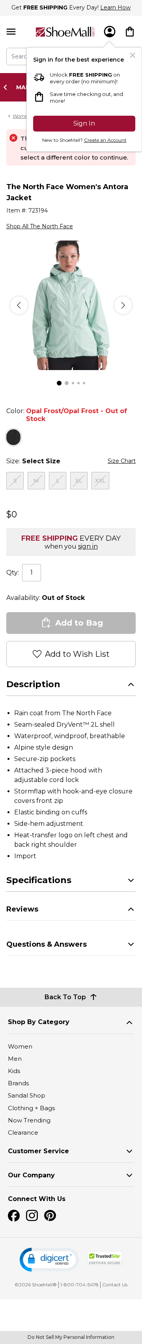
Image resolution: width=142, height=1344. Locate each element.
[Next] (123, 305)
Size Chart (122, 460)
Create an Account (105, 140)
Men (15, 1058)
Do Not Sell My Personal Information (71, 1337)
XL (78, 480)
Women (20, 1046)
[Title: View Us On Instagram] (32, 1216)
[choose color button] (13, 437)
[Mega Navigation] (11, 32)
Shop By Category (38, 1022)
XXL (100, 480)
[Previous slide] (7, 87)
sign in (88, 546)
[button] (49, 1260)
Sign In (84, 123)
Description (33, 684)
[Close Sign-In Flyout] (132, 55)
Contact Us (114, 1285)
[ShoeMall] (65, 32)
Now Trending (29, 1120)
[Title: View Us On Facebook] (14, 1216)
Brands (18, 1083)
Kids (14, 1071)
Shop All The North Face (39, 226)
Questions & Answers (46, 944)
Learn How (115, 7)
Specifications (38, 880)
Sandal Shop (26, 1095)
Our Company (31, 1175)
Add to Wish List (77, 654)
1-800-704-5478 (79, 1285)
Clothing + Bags (31, 1108)
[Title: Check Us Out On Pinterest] (50, 1216)
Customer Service (38, 1151)
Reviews (22, 909)
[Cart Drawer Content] (130, 32)
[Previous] (19, 305)
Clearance (23, 1132)
